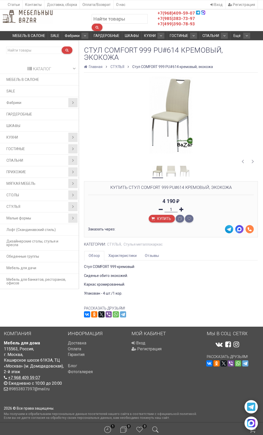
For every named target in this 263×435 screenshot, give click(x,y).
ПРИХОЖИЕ (16, 172)
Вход (218, 5)
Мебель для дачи (21, 268)
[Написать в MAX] (251, 423)
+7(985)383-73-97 (176, 18)
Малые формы (18, 218)
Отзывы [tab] (152, 255)
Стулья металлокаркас (143, 244)
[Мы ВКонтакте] (219, 344)
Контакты (33, 5)
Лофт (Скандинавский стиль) (31, 230)
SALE (55, 36)
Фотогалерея (80, 371)
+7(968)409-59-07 (176, 13)
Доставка (77, 343)
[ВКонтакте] (87, 314)
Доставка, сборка (62, 5)
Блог (72, 365)
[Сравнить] (180, 219)
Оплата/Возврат (96, 5)
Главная (95, 67)
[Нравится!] (189, 219)
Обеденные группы (22, 256)
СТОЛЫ (12, 195)
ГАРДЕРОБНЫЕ (106, 36)
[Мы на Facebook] (228, 344)
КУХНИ (150, 36)
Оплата (74, 348)
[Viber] (109, 314)
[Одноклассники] (94, 314)
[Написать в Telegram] (251, 406)
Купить (163, 219)
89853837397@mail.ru (29, 388)
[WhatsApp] (116, 314)
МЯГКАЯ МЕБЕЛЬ (20, 183)
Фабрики (72, 36)
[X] (101, 314)
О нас (120, 5)
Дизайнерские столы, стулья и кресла (32, 243)
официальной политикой (176, 414)
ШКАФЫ (132, 36)
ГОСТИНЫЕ (179, 36)
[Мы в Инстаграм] (236, 344)
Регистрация (243, 5)
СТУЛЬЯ (13, 207)
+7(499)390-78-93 (176, 23)
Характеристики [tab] (122, 255)
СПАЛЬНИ (210, 36)
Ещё (237, 36)
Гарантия (76, 354)
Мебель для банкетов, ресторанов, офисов (36, 281)
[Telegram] (123, 314)
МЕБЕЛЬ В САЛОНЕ (29, 36)
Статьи (14, 5)
